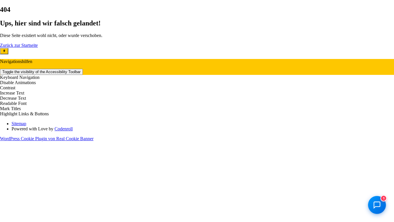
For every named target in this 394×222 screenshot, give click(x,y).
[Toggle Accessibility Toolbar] (4, 51)
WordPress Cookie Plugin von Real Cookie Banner (46, 138)
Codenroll (64, 128)
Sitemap (19, 123)
